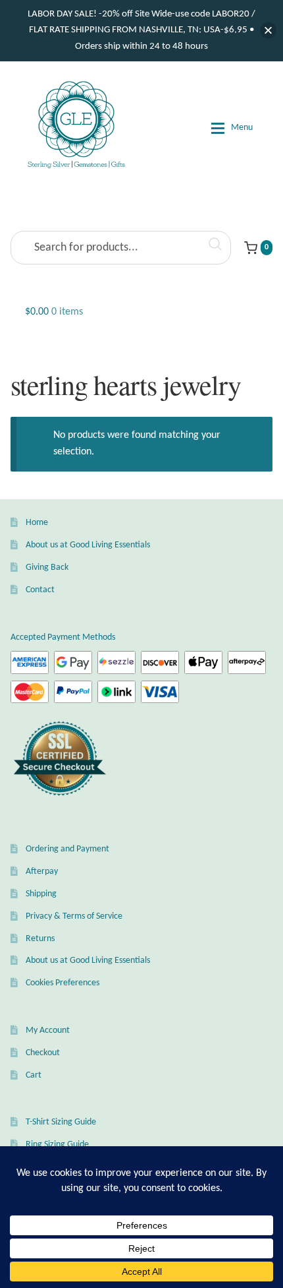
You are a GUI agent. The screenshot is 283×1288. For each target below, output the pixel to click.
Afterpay (42, 871)
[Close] (268, 30)
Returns (40, 939)
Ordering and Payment (67, 849)
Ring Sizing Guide (57, 1145)
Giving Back (47, 567)
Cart (33, 1075)
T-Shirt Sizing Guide (61, 1122)
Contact (40, 590)
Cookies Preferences (62, 983)
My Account (48, 1030)
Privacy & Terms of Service (74, 916)
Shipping (41, 894)
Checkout (43, 1053)
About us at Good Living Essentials (88, 545)
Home (37, 523)
